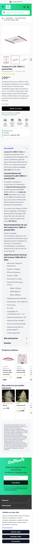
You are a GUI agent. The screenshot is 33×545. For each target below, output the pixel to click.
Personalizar (16, 541)
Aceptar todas (16, 532)
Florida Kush (21, 405)
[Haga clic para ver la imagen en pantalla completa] (16, 40)
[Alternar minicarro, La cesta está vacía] (28, 7)
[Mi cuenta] (24, 7)
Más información (7, 527)
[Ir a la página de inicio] (14, 7)
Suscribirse (16, 483)
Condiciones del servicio (10, 490)
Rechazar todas (16, 536)
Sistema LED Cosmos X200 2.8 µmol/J (7, 372)
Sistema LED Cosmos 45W (21, 371)
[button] (8, 74)
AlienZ (5, 405)
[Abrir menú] (3, 7)
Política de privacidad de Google (19, 488)
